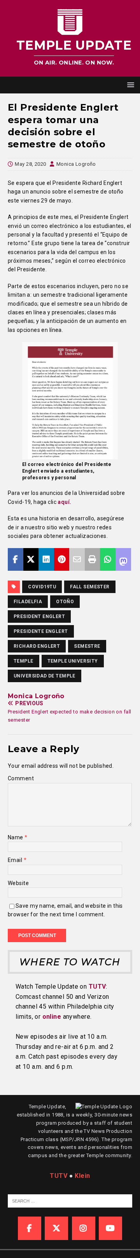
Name (16, 837)
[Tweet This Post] (31, 559)
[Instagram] (83, 1228)
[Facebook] (29, 1228)
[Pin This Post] (62, 559)
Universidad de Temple (44, 676)
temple (23, 661)
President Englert (39, 616)
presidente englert (41, 631)
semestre (87, 646)
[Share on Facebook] (15, 559)
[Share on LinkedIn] (46, 559)
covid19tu (42, 587)
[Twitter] (56, 1228)
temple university (72, 661)
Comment (21, 778)
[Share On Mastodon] (123, 559)
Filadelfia (28, 601)
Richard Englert (37, 646)
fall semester (89, 587)
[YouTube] (110, 1228)
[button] (129, 85)
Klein (82, 1175)
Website (18, 883)
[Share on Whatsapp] (108, 559)
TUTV (97, 986)
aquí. (64, 502)
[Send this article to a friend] (77, 559)
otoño (65, 601)
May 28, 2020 (30, 164)
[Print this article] (92, 559)
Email (16, 860)
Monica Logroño (76, 164)
